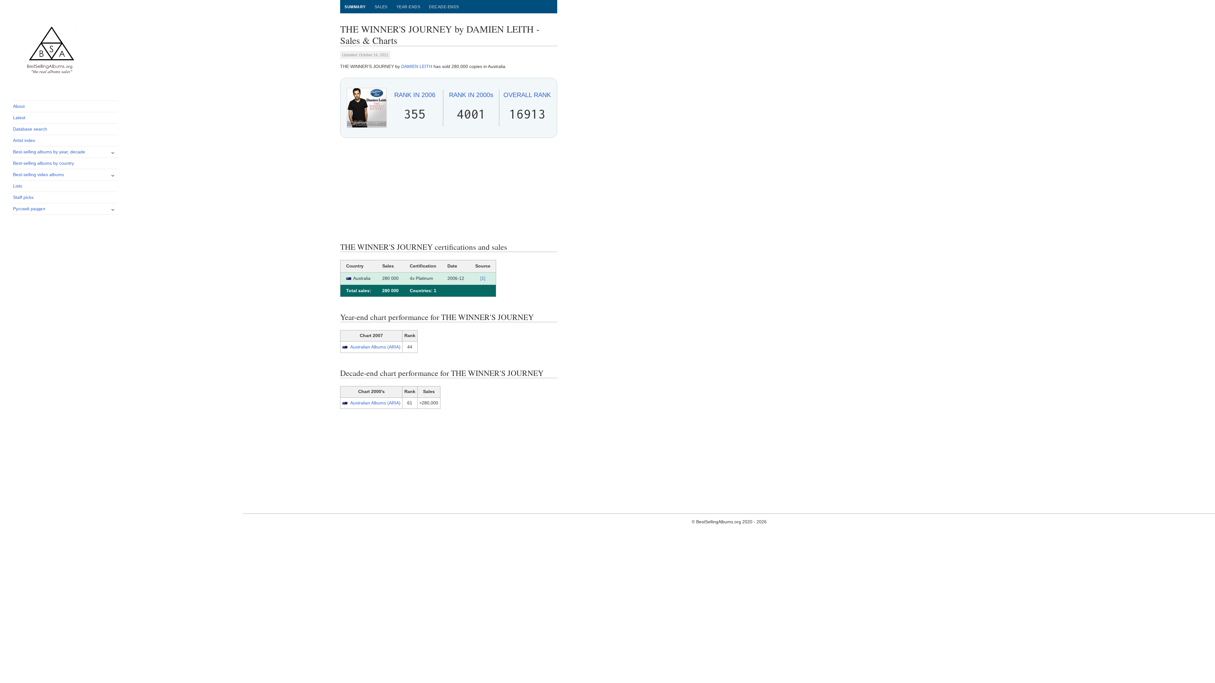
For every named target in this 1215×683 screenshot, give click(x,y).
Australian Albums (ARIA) (375, 346)
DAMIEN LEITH (416, 66)
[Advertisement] (448, 190)
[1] (482, 278)
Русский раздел (29, 208)
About (19, 106)
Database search (30, 129)
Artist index (24, 140)
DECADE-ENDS (444, 7)
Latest (19, 117)
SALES (381, 7)
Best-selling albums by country (43, 163)
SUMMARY (355, 7)
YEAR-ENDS (408, 7)
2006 (414, 94)
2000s (471, 94)
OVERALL (527, 94)
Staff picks (23, 197)
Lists (17, 185)
